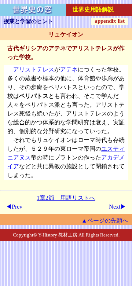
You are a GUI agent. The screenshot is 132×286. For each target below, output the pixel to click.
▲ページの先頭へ (104, 220)
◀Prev (14, 206)
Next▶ (117, 206)
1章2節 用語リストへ (66, 198)
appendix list (110, 21)
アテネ (69, 69)
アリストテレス (33, 69)
